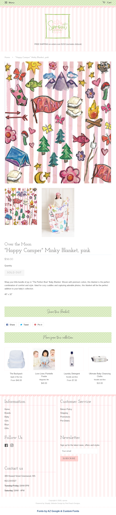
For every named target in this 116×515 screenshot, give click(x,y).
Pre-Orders (65, 421)
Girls (7, 421)
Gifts (7, 428)
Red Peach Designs (72, 503)
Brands (8, 413)
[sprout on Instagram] (11, 446)
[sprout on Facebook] (6, 446)
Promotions (65, 417)
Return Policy (66, 409)
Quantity (8, 266)
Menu (11, 2)
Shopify (47, 503)
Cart (108, 3)
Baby (7, 417)
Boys (7, 424)
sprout (64, 500)
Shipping (64, 413)
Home (7, 57)
